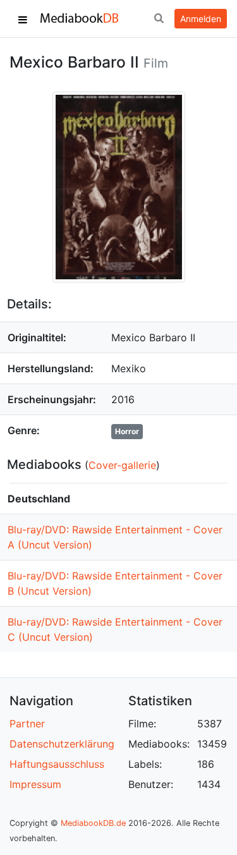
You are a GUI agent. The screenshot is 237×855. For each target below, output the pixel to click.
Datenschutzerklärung (61, 743)
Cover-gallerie (122, 465)
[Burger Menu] (22, 19)
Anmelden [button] (200, 18)
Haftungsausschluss (56, 764)
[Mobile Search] (158, 19)
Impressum (35, 784)
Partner (27, 723)
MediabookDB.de (93, 823)
